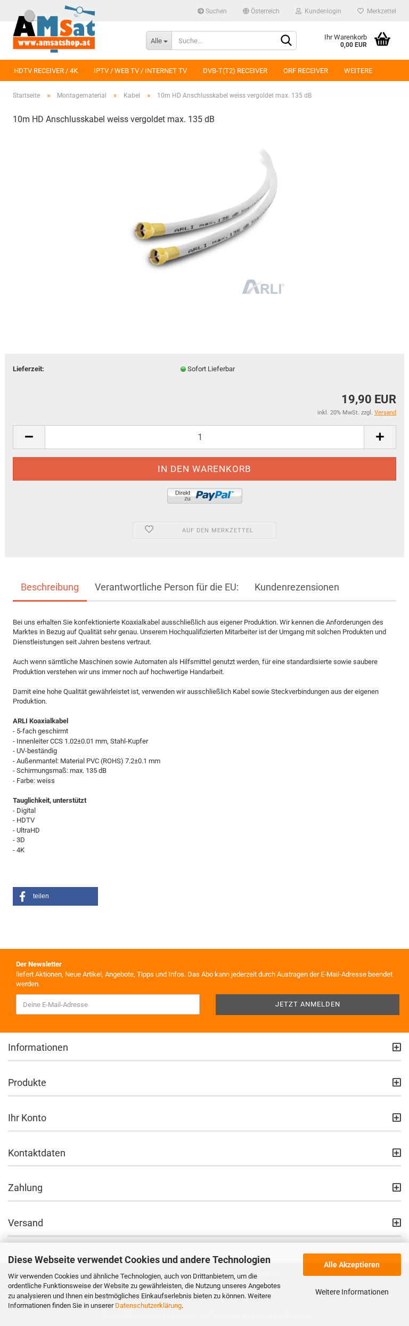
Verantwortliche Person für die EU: (167, 587)
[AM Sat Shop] (71, 29)
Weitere (358, 71)
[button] (55, 896)
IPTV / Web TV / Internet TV (140, 71)
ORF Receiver (305, 71)
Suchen (215, 11)
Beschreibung (50, 587)
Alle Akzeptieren (352, 1264)
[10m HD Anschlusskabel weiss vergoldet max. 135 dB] (204, 215)
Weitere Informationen (352, 1292)
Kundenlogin (321, 11)
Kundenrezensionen (297, 587)
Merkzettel (380, 11)
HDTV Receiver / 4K (46, 71)
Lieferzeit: (28, 369)
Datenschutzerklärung (148, 1305)
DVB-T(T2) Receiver (235, 71)
